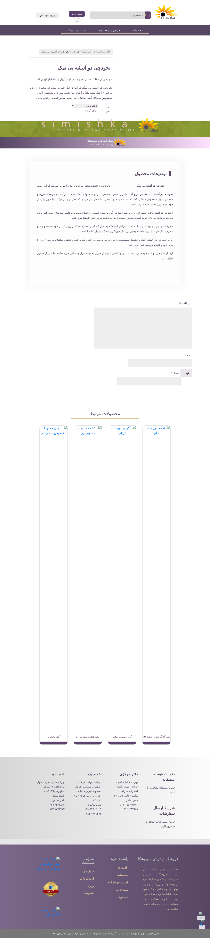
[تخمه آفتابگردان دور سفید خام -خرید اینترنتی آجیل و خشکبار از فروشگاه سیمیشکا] (156, 743)
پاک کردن (90, 110)
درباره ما (88, 871)
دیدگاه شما (183, 303)
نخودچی (76, 51)
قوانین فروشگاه (118, 882)
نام (187, 354)
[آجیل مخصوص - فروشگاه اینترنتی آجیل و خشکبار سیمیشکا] (53, 579)
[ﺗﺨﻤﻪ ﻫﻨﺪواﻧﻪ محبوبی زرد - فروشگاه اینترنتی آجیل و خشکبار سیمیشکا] (88, 579)
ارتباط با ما (87, 878)
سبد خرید (77, 13)
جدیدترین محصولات (109, 30)
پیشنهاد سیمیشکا (77, 30)
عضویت (89, 893)
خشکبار (87, 51)
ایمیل (174, 373)
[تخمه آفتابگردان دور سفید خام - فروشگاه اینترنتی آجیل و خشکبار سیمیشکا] (156, 579)
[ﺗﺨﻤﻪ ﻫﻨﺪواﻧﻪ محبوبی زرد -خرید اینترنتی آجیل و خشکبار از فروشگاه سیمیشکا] (88, 743)
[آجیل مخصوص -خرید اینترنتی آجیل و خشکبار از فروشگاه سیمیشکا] (53, 743)
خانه (108, 51)
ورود (91, 885)
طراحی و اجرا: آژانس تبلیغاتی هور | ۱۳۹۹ (69, 933)
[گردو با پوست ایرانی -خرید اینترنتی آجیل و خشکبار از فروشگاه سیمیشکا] (122, 743)
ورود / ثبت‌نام (47, 15)
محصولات (137, 30)
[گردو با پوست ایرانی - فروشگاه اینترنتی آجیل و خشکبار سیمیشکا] (122, 579)
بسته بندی (107, 109)
